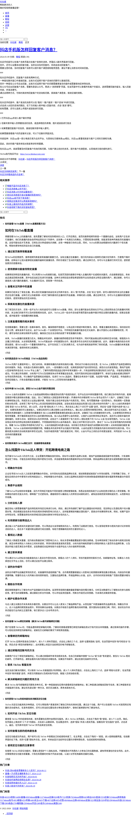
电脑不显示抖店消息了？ (18, 186)
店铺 (108, 797)
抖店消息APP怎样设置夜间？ (20, 192)
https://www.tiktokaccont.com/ (32, 154)
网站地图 (24, 808)
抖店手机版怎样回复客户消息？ (28, 49)
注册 (55, 800)
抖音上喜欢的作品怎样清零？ (20, 204)
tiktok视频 (81, 797)
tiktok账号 (10, 800)
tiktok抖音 (119, 800)
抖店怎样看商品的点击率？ (12, 174)
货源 (70, 797)
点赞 (64, 800)
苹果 (30, 800)
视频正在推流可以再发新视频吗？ (22, 201)
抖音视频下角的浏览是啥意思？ (21, 207)
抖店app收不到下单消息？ (19, 198)
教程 (7, 19)
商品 (12, 803)
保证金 (99, 800)
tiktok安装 (87, 800)
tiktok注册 (74, 800)
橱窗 (21, 800)
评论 (109, 800)
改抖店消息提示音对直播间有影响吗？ (24, 195)
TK (6, 28)
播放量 (22, 803)
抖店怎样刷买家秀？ (9, 171)
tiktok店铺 (51, 797)
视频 (7, 22)
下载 (47, 800)
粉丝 (92, 797)
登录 (100, 797)
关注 (38, 800)
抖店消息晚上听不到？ (17, 189)
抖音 (5, 797)
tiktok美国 (55, 803)
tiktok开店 (33, 803)
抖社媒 (3, 2)
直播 (7, 16)
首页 (7, 13)
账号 (62, 797)
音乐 (44, 803)
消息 (2, 165)
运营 (7, 25)
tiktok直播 (37, 797)
